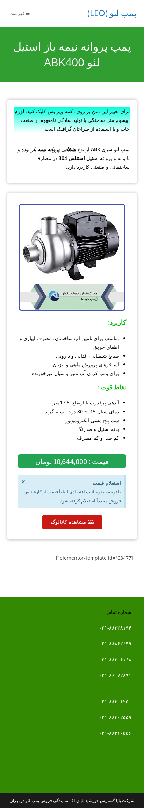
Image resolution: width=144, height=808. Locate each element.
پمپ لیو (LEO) (112, 13)
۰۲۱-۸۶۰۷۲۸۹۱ (115, 675)
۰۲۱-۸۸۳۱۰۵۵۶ (115, 732)
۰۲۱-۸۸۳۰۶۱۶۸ (115, 659)
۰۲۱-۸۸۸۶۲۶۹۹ (115, 643)
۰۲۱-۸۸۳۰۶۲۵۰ (115, 701)
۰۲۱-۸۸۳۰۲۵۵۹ (115, 717)
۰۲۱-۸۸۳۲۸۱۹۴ (115, 627)
